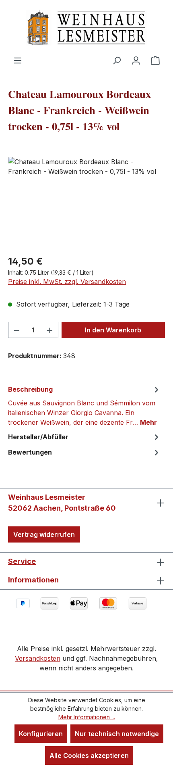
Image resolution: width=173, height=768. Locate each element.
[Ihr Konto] (136, 60)
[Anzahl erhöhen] (49, 330)
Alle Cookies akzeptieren (89, 755)
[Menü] (17, 60)
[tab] (84, 405)
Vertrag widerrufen (44, 534)
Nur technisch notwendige (117, 734)
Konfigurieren (41, 734)
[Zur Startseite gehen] (86, 28)
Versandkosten (37, 658)
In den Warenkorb (113, 330)
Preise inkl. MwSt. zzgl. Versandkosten (67, 282)
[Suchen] (116, 60)
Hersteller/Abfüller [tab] (38, 437)
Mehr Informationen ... (86, 717)
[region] (86, 202)
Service (22, 561)
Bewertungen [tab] (30, 452)
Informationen (33, 580)
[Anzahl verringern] (16, 330)
